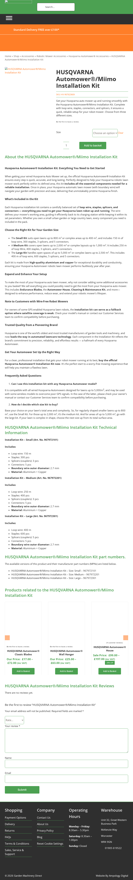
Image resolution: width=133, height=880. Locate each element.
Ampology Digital (118, 875)
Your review (12, 726)
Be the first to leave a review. (67, 122)
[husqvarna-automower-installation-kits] (28, 70)
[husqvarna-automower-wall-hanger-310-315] (66, 604)
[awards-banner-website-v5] (66, 35)
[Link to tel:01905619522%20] (102, 848)
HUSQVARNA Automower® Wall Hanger (66, 652)
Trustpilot (71, 29)
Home (8, 56)
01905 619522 (113, 848)
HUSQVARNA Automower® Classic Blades (23, 652)
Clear (120, 133)
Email (8, 773)
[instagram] (19, 866)
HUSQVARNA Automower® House (110, 648)
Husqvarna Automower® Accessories (89, 56)
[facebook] (6, 866)
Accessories (28, 56)
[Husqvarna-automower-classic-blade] (23, 604)
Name (8, 757)
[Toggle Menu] (9, 18)
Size (58, 132)
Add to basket (93, 145)
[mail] (31, 866)
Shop (16, 56)
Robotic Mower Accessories (51, 56)
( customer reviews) (114, 642)
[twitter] (12, 866)
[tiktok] (25, 866)
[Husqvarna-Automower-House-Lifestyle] (109, 604)
